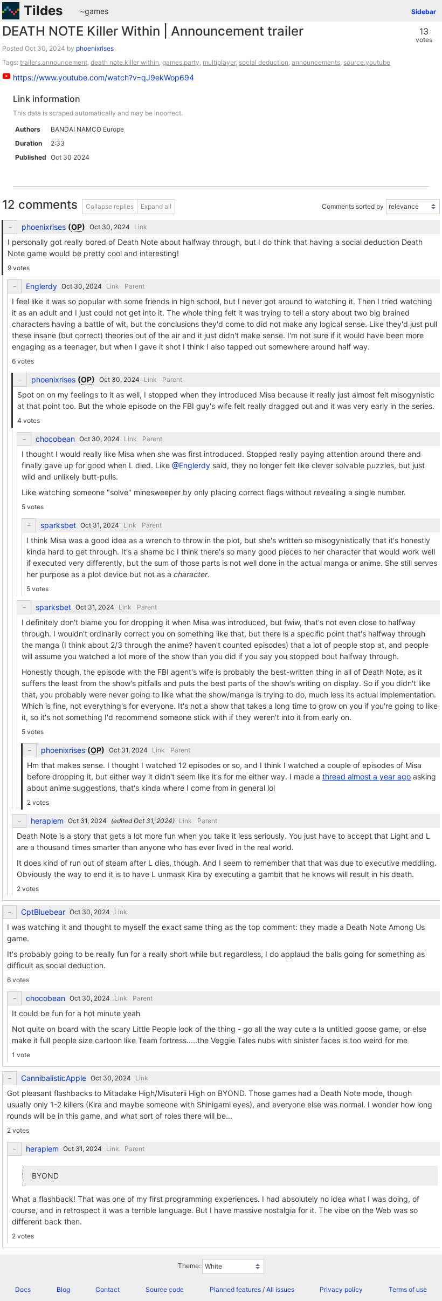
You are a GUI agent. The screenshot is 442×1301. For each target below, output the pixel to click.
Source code (165, 1289)
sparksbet (58, 525)
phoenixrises (95, 48)
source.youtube (366, 62)
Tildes (43, 10)
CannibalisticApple (53, 1078)
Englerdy (41, 286)
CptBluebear (43, 912)
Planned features (235, 1289)
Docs (23, 1289)
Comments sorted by (353, 206)
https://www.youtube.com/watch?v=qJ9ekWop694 (103, 77)
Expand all (156, 206)
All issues (280, 1289)
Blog (63, 1289)
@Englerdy (191, 465)
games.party (180, 62)
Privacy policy (341, 1289)
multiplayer (219, 62)
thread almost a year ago (366, 776)
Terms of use (408, 1289)
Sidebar (423, 12)
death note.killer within (125, 62)
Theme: (189, 1266)
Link (140, 227)
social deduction (263, 62)
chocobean (55, 439)
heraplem (47, 821)
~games (94, 11)
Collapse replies (110, 206)
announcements (316, 62)
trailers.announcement (53, 62)
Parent (134, 286)
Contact (107, 1289)
